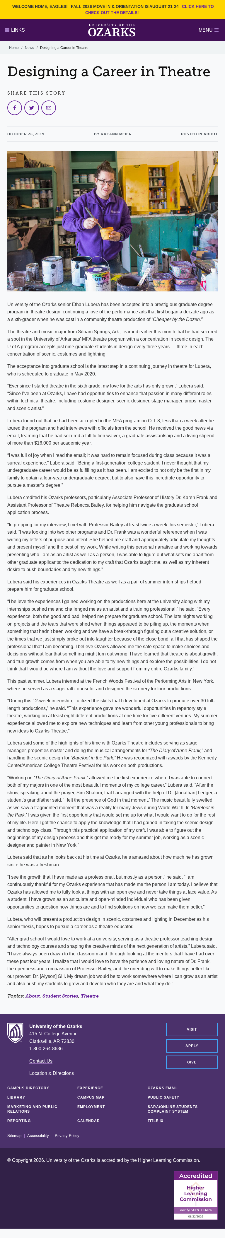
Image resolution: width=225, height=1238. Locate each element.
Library (16, 1097)
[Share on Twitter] (31, 107)
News (29, 48)
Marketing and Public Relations (32, 1109)
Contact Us (40, 1060)
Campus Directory (28, 1088)
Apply (191, 1046)
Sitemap (14, 1136)
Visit (192, 1029)
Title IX (155, 1121)
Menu (206, 30)
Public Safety (163, 1097)
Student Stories (60, 996)
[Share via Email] (48, 107)
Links (18, 30)
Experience (90, 1088)
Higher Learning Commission (168, 1160)
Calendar (88, 1121)
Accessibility (38, 1136)
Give (192, 1062)
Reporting (19, 1121)
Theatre (90, 996)
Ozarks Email (163, 1088)
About (32, 996)
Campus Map (91, 1097)
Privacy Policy (67, 1136)
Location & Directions (51, 1073)
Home (14, 48)
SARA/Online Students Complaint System (173, 1109)
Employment (91, 1107)
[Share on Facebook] (14, 107)
